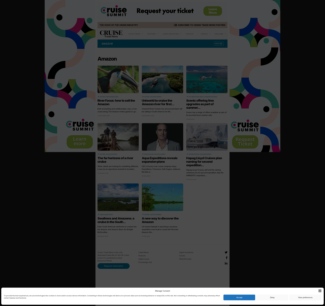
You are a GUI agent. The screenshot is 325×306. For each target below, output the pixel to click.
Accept (239, 297)
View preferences (305, 297)
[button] (320, 291)
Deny (272, 297)
